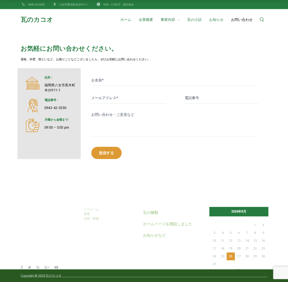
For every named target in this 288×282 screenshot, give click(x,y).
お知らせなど (154, 235)
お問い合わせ (242, 20)
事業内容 (168, 20)
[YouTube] (56, 267)
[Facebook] (22, 267)
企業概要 (146, 20)
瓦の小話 (194, 20)
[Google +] (46, 267)
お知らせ (216, 20)
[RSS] (37, 267)
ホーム (125, 20)
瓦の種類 (150, 212)
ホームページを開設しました (167, 224)
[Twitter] (29, 267)
